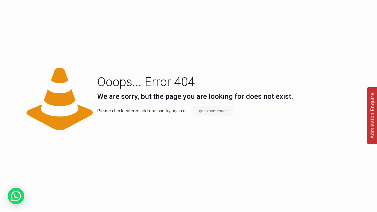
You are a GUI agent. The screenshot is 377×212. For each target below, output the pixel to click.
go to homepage (213, 111)
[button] (16, 196)
